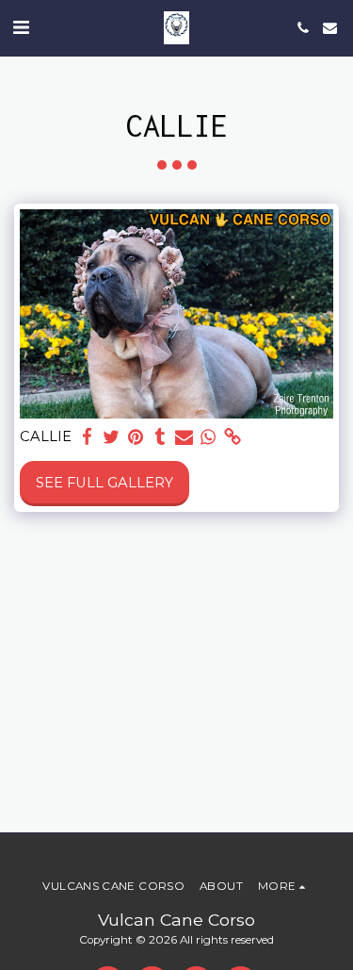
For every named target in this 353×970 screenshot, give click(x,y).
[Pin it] (135, 437)
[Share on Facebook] (86, 437)
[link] (232, 437)
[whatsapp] (208, 437)
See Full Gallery (104, 482)
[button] (21, 27)
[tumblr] (160, 437)
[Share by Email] (183, 437)
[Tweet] (111, 437)
